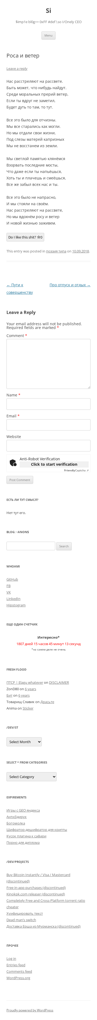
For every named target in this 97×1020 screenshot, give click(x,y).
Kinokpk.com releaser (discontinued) (35, 894)
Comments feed (19, 971)
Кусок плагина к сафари (26, 836)
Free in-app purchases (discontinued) (36, 887)
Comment (16, 335)
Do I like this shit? (25, 237)
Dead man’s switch (21, 919)
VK (8, 592)
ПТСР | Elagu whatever (24, 682)
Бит (9, 695)
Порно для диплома (23, 842)
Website (13, 436)
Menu (48, 35)
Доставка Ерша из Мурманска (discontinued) (43, 926)
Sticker (28, 708)
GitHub (12, 579)
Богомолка (15, 823)
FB (8, 585)
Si (48, 10)
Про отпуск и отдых (70, 284)
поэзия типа (56, 251)
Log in (11, 958)
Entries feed (15, 965)
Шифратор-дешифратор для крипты (36, 829)
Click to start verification (54, 464)
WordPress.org (18, 977)
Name (13, 394)
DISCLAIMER (59, 682)
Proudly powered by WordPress (29, 1010)
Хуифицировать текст (24, 913)
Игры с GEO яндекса (23, 810)
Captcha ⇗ (76, 470)
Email (13, 415)
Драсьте (47, 701)
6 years (30, 688)
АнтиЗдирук (16, 816)
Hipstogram (16, 605)
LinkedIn (13, 598)
